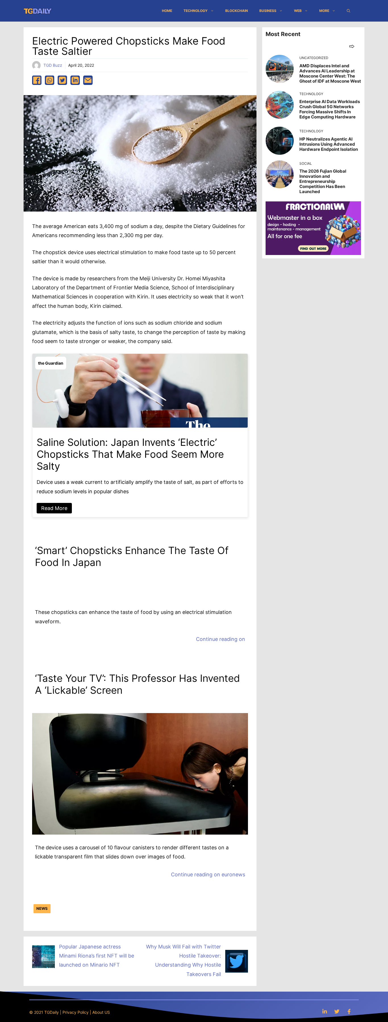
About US (101, 1012)
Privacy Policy (75, 1012)
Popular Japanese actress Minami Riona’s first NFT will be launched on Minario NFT (96, 956)
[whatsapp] (49, 80)
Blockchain (236, 11)
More (324, 11)
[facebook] (36, 80)
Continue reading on (220, 639)
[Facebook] (349, 1011)
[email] (88, 80)
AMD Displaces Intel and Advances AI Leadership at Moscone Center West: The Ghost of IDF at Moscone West (330, 73)
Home (167, 11)
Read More (54, 508)
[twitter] (62, 80)
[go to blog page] (352, 46)
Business (267, 11)
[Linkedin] (324, 1011)
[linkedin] (75, 80)
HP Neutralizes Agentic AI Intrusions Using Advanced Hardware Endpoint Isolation (328, 144)
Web (298, 11)
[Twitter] (336, 1011)
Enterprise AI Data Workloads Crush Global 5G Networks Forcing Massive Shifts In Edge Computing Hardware (329, 109)
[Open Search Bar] (348, 10)
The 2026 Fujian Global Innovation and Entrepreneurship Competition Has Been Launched (322, 181)
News (42, 908)
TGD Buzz (52, 65)
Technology (195, 11)
